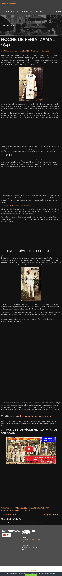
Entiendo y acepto (31, 575)
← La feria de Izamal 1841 (9, 515)
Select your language (12, 11)
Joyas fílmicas (39, 11)
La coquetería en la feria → (52, 515)
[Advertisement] (31, 132)
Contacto (58, 11)
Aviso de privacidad (31, 570)
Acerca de (49, 11)
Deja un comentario (41, 51)
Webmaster (24, 51)
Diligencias (9, 510)
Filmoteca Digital (27, 11)
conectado (19, 523)
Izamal (31, 510)
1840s (3, 510)
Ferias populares (30, 508)
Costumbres (17, 508)
